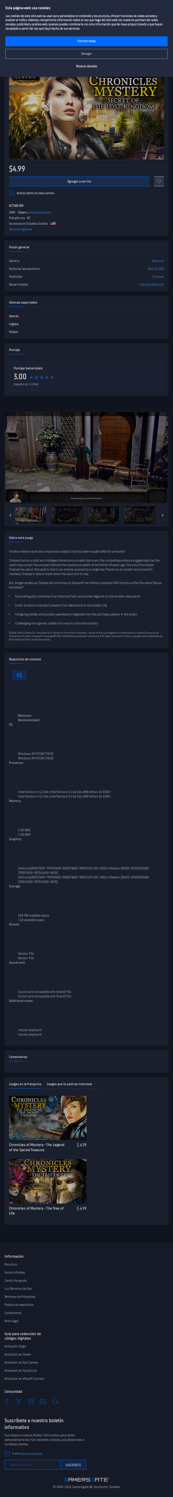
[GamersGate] (86, 1482)
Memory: (15, 801)
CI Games (158, 276)
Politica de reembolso (19, 1305)
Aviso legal (11, 1321)
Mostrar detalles (86, 66)
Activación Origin (15, 1346)
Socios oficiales (15, 1272)
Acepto (27, 1453)
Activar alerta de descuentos (36, 193)
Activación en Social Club (21, 1370)
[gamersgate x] (19, 1402)
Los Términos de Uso (18, 1288)
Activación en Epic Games (21, 1362)
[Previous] (10, 515)
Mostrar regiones (20, 229)
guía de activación (39, 212)
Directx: (14, 924)
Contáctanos (13, 1313)
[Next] (162, 515)
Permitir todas (86, 41)
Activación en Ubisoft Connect (24, 1378)
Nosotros (11, 1264)
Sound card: (17, 962)
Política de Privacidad (31, 1453)
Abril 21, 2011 (156, 269)
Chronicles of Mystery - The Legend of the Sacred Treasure (36, 1147)
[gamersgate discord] (43, 1401)
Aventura (158, 261)
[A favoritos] (159, 181)
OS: (11, 724)
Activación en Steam (18, 1354)
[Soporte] (55, 1402)
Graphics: (15, 839)
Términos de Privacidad (20, 1296)
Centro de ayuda (16, 1280)
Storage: (15, 886)
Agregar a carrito (79, 181)
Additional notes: (21, 1001)
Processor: (16, 763)
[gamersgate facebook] (6, 1402)
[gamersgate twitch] (31, 1402)
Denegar (86, 54)
